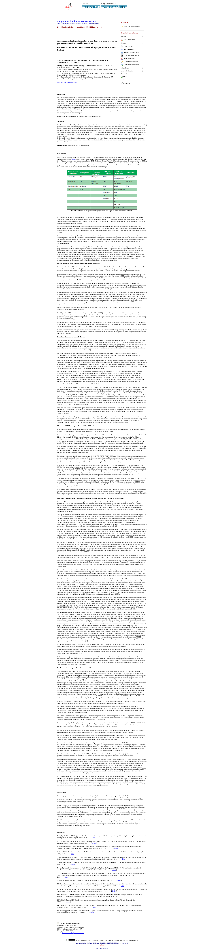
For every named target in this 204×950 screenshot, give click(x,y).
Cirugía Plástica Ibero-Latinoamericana (77, 21)
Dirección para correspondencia (67, 82)
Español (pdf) (128, 46)
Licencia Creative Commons (130, 940)
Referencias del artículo (131, 52)
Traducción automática (131, 61)
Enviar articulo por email (131, 65)
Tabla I (74, 159)
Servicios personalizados (132, 26)
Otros (125, 77)
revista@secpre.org (102, 948)
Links (94, 838)
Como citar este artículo (131, 55)
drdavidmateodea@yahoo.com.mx (73, 933)
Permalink (126, 83)
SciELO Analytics (129, 40)
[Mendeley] (122, 77)
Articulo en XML (129, 49)
